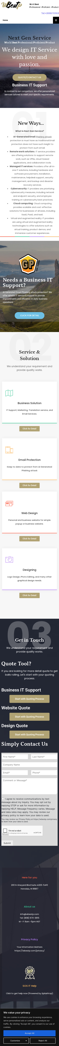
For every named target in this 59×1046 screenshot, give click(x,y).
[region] (29, 1027)
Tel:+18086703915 (50, 13)
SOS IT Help (29, 986)
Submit (7, 843)
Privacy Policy (29, 939)
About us (29, 906)
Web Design (29, 513)
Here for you (29, 877)
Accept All (29, 1033)
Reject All (43, 1040)
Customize (15, 1040)
